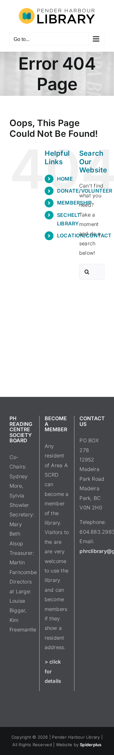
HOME (65, 179)
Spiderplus (90, 744)
